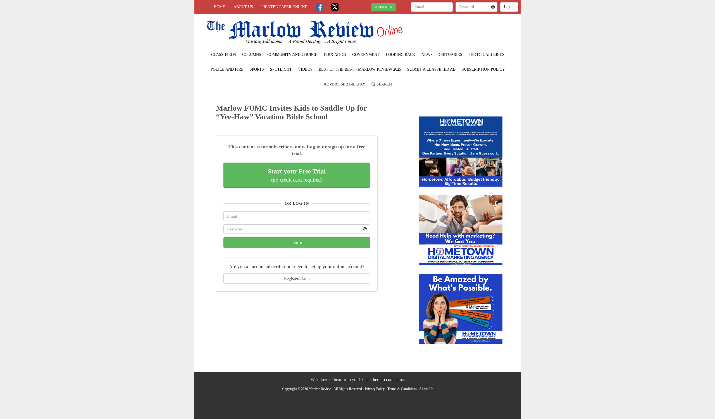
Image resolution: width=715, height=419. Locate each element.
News (427, 55)
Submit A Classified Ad (431, 69)
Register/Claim (297, 278)
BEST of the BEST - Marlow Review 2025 (360, 69)
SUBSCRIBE (383, 7)
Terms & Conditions (402, 389)
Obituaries (450, 55)
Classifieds (223, 55)
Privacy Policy (375, 389)
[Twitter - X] (335, 7)
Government (366, 55)
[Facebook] (319, 7)
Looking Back (400, 55)
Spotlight (281, 69)
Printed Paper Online (284, 7)
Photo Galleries (486, 55)
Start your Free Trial (297, 175)
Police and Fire (227, 69)
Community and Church (292, 55)
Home (219, 7)
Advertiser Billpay (344, 84)
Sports (257, 69)
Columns (251, 55)
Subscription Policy (483, 69)
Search (383, 84)
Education (335, 55)
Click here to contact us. (383, 379)
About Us (243, 7)
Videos (305, 69)
